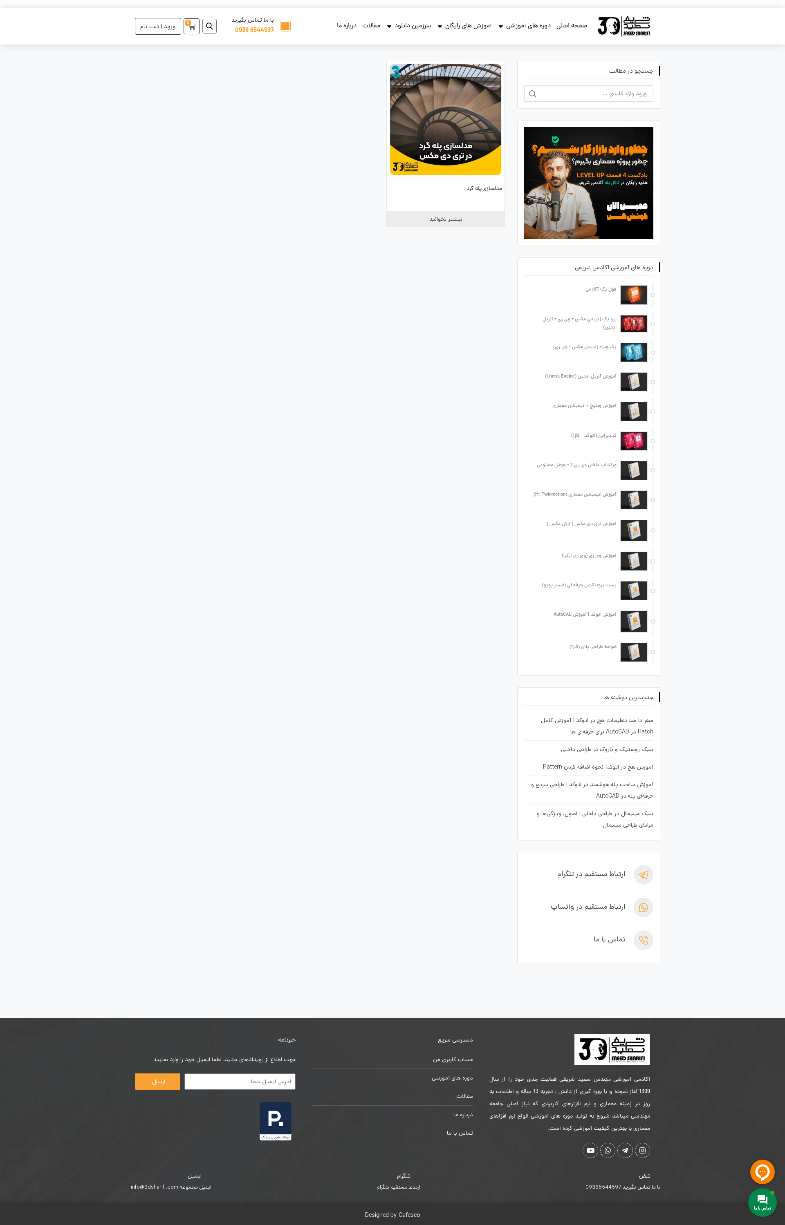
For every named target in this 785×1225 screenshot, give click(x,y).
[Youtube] (590, 1150)
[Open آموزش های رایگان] (440, 26)
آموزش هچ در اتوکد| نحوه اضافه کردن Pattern (598, 767)
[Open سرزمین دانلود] (389, 26)
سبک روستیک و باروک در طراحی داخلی (607, 749)
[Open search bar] (209, 26)
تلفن (644, 1176)
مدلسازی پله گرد (484, 189)
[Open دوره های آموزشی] (501, 26)
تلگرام (403, 1176)
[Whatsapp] (607, 1150)
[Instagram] (642, 1150)
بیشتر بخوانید (445, 219)
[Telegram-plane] (624, 1150)
